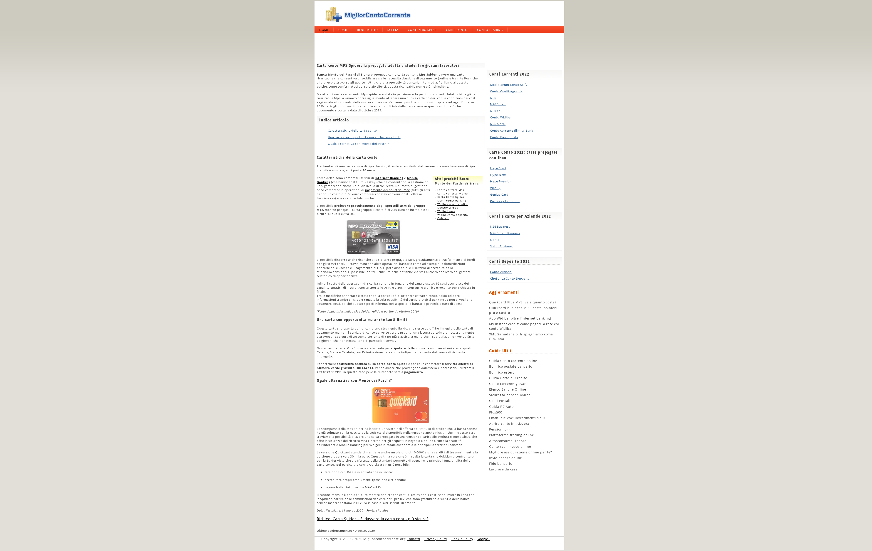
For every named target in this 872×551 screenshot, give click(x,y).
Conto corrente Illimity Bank (511, 130)
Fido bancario (500, 463)
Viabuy (495, 188)
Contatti (413, 539)
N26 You (496, 111)
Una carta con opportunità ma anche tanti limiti (364, 137)
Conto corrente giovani (508, 383)
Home (324, 30)
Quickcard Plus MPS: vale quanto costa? (522, 302)
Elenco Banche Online (507, 389)
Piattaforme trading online (511, 435)
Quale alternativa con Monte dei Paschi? (358, 144)
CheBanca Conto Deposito (510, 278)
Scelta (392, 30)
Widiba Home (446, 211)
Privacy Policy (435, 539)
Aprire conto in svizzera (509, 423)
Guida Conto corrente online (513, 361)
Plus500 (495, 412)
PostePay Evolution (505, 201)
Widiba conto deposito (452, 214)
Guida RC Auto (501, 406)
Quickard (443, 218)
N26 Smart (498, 104)
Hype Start (498, 168)
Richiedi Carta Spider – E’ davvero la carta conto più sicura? (373, 518)
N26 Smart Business (505, 233)
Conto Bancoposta (504, 137)
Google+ (483, 539)
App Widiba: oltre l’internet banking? (520, 318)
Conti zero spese (422, 30)
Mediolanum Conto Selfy (509, 85)
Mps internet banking (451, 200)
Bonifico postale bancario (510, 366)
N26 (493, 98)
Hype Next (498, 175)
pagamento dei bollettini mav (387, 190)
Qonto (495, 240)
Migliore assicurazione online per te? (520, 452)
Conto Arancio (501, 272)
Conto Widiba (500, 117)
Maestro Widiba (447, 207)
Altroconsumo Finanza (508, 441)
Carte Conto (457, 30)
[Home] (366, 23)
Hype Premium (501, 181)
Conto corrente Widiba (452, 193)
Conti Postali (499, 400)
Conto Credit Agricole (506, 91)
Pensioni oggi (500, 429)
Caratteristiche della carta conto (352, 130)
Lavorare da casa (503, 469)
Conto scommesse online (510, 446)
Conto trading (490, 30)
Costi (342, 30)
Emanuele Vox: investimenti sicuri (517, 418)
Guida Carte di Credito (508, 378)
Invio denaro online (505, 458)
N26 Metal (497, 124)
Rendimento (367, 30)
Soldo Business (501, 246)
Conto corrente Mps (450, 190)
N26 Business (500, 226)
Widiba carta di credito (452, 204)
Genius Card (499, 194)
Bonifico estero (502, 372)
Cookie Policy (462, 539)
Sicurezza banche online (509, 395)
